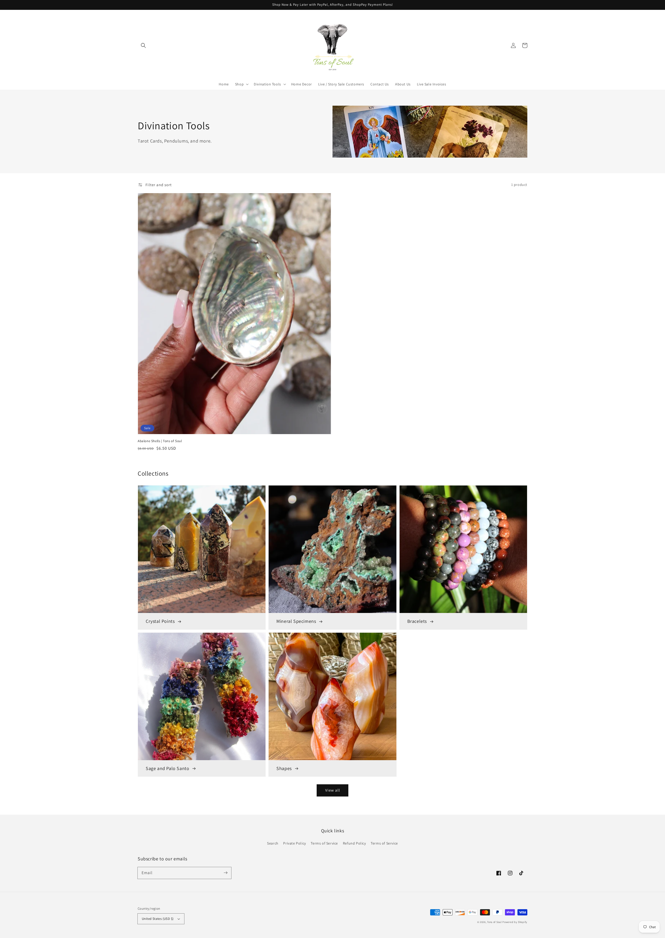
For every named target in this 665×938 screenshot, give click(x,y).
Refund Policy (354, 843)
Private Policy (294, 843)
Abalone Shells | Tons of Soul (160, 441)
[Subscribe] (225, 873)
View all (332, 790)
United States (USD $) (158, 918)
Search (272, 843)
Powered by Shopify (514, 922)
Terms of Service (324, 843)
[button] (143, 45)
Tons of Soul (494, 922)
